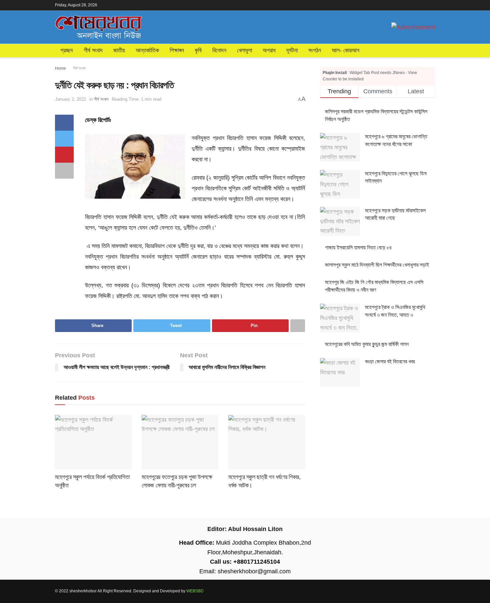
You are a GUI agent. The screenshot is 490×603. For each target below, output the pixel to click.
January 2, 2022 (70, 99)
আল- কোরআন (345, 50)
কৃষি (198, 50)
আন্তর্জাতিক (147, 50)
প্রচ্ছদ (66, 50)
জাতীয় (119, 50)
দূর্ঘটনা (292, 50)
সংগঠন (314, 50)
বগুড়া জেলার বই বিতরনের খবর (390, 361)
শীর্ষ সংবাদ (93, 50)
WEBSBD (195, 591)
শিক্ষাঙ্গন (177, 50)
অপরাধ (269, 50)
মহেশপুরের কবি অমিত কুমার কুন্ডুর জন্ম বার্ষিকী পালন (367, 344)
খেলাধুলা (244, 50)
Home (60, 68)
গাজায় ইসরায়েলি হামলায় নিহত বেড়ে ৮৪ (358, 247)
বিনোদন (219, 50)
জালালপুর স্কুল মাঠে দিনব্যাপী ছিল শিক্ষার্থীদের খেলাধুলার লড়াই (377, 265)
